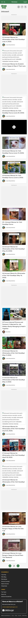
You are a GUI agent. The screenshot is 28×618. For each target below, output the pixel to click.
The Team (3, 592)
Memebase (14, 2)
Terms (13, 615)
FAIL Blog (3, 577)
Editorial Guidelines (6, 596)
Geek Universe (5, 583)
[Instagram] (18, 7)
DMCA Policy (24, 615)
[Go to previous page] (10, 565)
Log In (25, 2)
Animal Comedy (5, 581)
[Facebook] (22, 7)
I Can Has (3, 574)
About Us (3, 594)
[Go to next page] (18, 565)
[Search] (4, 2)
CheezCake (4, 586)
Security (19, 615)
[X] (25, 7)
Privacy (16, 615)
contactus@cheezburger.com (10, 607)
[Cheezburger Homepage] (14, 611)
